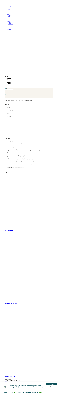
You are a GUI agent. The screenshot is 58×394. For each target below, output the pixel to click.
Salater (9, 12)
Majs (9, 9)
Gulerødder (9, 6)
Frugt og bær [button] (8, 14)
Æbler (9, 20)
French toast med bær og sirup (10, 376)
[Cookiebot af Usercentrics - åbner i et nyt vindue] (5, 392)
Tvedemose (9, 27)
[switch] (23, 392)
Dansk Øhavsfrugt (10, 24)
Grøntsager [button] (8, 5)
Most (9, 17)
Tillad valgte (51, 386)
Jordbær (9, 16)
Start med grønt (9, 29)
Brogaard (9, 22)
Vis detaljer (40, 392)
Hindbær (9, 15)
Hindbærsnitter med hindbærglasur (11, 303)
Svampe (9, 13)
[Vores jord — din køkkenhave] (29, 1)
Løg (9, 8)
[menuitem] (30, 4)
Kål (8, 7)
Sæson (8, 28)
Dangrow (9, 23)
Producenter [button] (8, 21)
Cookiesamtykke (7, 381)
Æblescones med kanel (9, 230)
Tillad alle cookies (51, 384)
